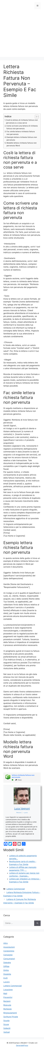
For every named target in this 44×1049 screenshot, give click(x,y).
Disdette (7, 974)
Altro (5, 943)
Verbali (6, 1032)
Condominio (8, 951)
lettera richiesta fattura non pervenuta (23, 776)
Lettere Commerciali (15, 889)
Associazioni (9, 947)
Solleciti (6, 1028)
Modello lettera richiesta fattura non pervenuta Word (22, 144)
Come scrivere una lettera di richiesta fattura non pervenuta (22, 127)
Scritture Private (10, 1017)
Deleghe (7, 962)
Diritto (6, 970)
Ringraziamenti (10, 1013)
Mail (5, 993)
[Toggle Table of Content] (35, 117)
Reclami (6, 1001)
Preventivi (7, 997)
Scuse (6, 1024)
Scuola (6, 1020)
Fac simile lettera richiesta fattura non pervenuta (21, 132)
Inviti (5, 978)
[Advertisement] (22, 35)
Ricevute (7, 1005)
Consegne (8, 955)
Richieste (7, 1009)
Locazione (8, 990)
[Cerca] (37, 923)
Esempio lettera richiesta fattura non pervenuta (22, 138)
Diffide (6, 966)
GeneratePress (22, 1045)
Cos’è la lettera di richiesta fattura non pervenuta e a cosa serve (22, 121)
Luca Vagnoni (22, 808)
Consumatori (9, 959)
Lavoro (6, 982)
